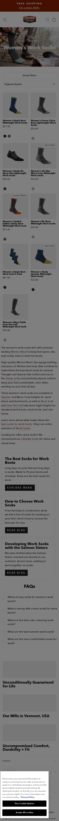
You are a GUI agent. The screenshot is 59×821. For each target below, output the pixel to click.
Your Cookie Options (24, 803)
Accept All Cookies (24, 812)
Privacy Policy (27, 797)
